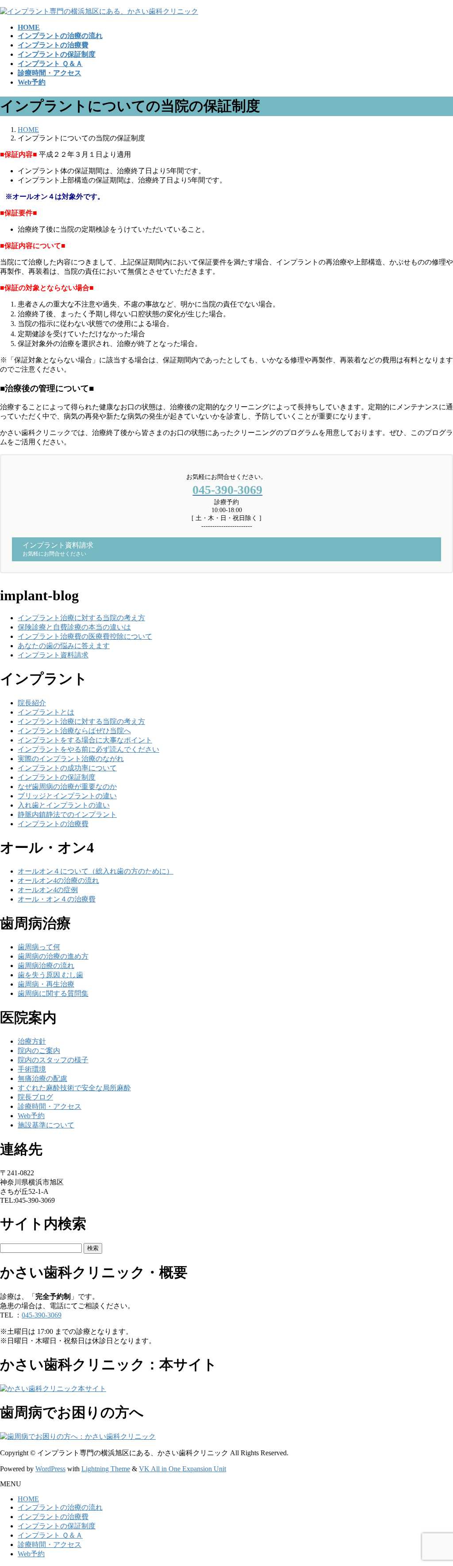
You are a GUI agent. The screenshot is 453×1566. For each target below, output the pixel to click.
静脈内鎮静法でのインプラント (67, 814)
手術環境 (32, 1069)
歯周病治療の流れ (46, 965)
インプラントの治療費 (53, 824)
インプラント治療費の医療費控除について (85, 636)
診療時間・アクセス (49, 1106)
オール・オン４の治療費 (57, 899)
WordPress (50, 1469)
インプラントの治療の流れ (60, 1507)
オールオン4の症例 (48, 890)
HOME (28, 1499)
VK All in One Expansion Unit (182, 1469)
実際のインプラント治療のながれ (71, 758)
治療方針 (32, 1041)
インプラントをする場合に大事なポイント (85, 740)
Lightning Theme (105, 1469)
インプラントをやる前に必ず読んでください (88, 749)
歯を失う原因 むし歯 (50, 975)
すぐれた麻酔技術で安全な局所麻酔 (74, 1088)
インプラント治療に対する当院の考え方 (81, 618)
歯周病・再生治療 (46, 984)
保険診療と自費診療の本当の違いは (74, 627)
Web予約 (31, 1115)
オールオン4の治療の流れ (58, 880)
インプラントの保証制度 (57, 777)
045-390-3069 (41, 1315)
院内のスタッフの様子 (53, 1060)
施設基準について (46, 1125)
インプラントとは (46, 712)
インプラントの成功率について (67, 768)
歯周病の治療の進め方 (53, 956)
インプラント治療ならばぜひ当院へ (74, 730)
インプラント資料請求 (53, 655)
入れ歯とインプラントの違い (64, 805)
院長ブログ (35, 1097)
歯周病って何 (39, 947)
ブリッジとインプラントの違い (67, 796)
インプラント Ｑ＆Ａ (50, 1535)
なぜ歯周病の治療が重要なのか (67, 786)
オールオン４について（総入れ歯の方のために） (95, 871)
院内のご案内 (39, 1050)
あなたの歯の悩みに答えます (64, 645)
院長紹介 (32, 703)
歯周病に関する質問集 (53, 993)
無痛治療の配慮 (42, 1078)
